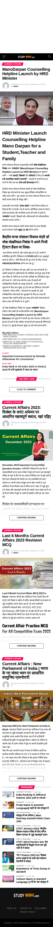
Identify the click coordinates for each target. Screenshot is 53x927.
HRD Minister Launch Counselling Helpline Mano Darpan (25, 336)
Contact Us (26, 908)
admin (15, 86)
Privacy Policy (28, 912)
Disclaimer (40, 908)
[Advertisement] (26, 26)
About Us (11, 908)
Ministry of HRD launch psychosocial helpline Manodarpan (23, 343)
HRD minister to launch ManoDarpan (22, 339)
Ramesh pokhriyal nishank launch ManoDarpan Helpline (21, 347)
